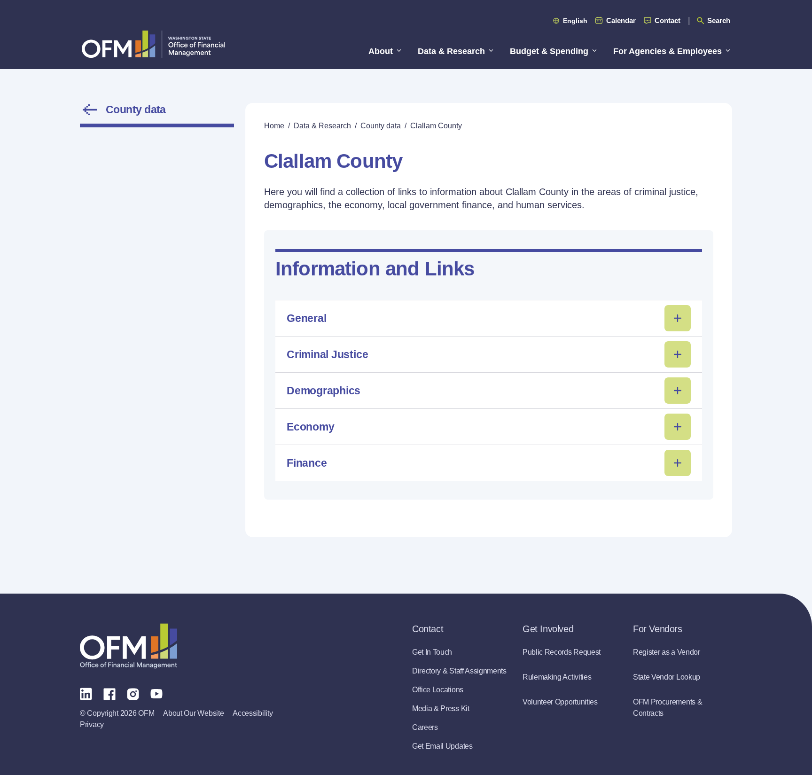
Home (274, 126)
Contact (667, 20)
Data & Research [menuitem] (451, 51)
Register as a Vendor (666, 652)
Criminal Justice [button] (327, 354)
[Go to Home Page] (153, 44)
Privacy (92, 724)
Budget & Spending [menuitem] (549, 51)
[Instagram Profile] (133, 693)
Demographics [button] (323, 390)
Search (718, 20)
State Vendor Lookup (666, 677)
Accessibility (253, 713)
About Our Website (193, 713)
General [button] (306, 318)
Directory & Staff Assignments (459, 671)
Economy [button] (310, 427)
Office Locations (437, 690)
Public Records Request (562, 652)
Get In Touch (432, 652)
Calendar (621, 20)
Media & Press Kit (440, 708)
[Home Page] (128, 646)
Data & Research (322, 126)
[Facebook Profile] (109, 693)
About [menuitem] (380, 51)
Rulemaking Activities (557, 677)
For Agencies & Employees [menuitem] (667, 51)
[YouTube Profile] (156, 693)
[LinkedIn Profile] (86, 693)
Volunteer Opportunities (560, 702)
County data (136, 109)
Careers (425, 727)
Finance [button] (307, 463)
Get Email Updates (442, 746)
